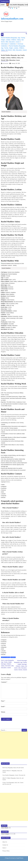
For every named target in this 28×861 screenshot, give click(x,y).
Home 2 (4, 847)
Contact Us (5, 845)
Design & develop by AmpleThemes (14, 858)
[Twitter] (12, 8)
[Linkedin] (16, 8)
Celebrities (13, 657)
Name (3, 701)
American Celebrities (5, 657)
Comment (4, 682)
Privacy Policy (6, 850)
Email (3, 706)
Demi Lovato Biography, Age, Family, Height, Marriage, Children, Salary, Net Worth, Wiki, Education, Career (7, 664)
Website (3, 712)
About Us (5, 842)
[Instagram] (14, 8)
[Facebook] (10, 8)
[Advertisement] (14, 748)
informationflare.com (12, 18)
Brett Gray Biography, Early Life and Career (13, 767)
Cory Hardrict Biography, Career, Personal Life (14, 775)
